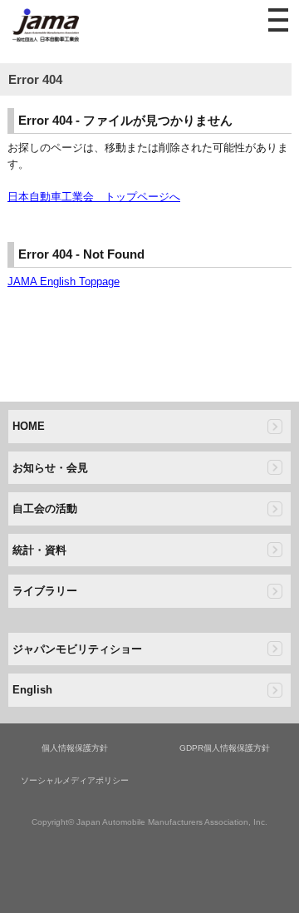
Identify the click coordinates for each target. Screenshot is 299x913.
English (32, 690)
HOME (28, 426)
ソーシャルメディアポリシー (75, 780)
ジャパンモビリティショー (77, 649)
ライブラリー (44, 591)
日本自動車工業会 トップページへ (93, 196)
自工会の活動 (44, 508)
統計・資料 (39, 550)
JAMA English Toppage (63, 281)
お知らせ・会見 (50, 467)
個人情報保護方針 (75, 748)
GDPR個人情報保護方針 (224, 748)
